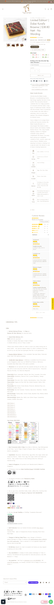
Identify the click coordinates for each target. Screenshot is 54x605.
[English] (50, 2)
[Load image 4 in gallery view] (22, 45)
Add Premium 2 (11, 412)
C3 (13, 380)
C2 (13, 376)
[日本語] (51, 2)
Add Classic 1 (11, 403)
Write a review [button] (44, 221)
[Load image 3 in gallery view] (17, 45)
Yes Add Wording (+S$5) (38, 49)
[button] (2, 9)
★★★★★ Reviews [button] (52, 304)
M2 (15, 397)
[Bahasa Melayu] (52, 2)
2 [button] (38, 312)
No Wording (35, 46)
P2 (13, 389)
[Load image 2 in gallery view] (13, 45)
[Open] (3, 601)
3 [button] (40, 312)
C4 (13, 382)
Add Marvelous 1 (11, 414)
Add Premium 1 (11, 410)
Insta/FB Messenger (12, 562)
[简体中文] (48, 2)
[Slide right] (25, 45)
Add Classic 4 (11, 409)
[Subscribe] (25, 582)
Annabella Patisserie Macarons (12, 601)
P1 (12, 386)
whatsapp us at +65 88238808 (32, 560)
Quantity (32, 68)
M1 (14, 393)
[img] (40, 244)
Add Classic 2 (11, 405)
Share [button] (33, 209)
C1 (12, 374)
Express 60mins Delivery (15, 354)
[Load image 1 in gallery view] (8, 45)
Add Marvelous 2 (12, 416)
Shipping (38, 42)
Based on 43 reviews (37, 219)
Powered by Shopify (23, 601)
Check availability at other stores (40, 89)
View (31, 469)
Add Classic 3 (11, 407)
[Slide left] (4, 45)
